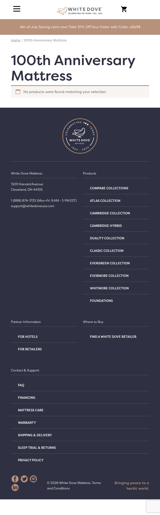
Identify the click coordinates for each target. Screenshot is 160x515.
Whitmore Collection (109, 288)
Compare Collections (109, 188)
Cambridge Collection (110, 213)
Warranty (27, 422)
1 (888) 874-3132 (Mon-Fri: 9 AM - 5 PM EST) (44, 200)
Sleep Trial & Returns (37, 447)
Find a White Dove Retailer (113, 336)
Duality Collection (107, 238)
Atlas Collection (105, 200)
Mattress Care (31, 410)
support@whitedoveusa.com (32, 206)
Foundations (101, 301)
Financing (26, 397)
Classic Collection (107, 251)
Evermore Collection (109, 276)
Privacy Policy (31, 460)
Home (15, 40)
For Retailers (30, 349)
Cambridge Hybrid (106, 226)
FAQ (21, 385)
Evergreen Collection (110, 263)
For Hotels (27, 336)
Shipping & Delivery (35, 435)
